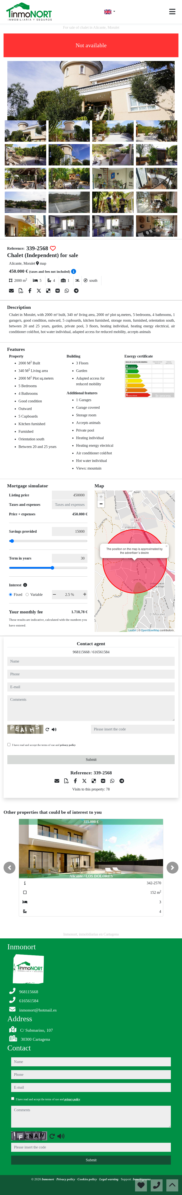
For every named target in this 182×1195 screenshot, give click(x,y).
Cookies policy (87, 1179)
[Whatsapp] (67, 290)
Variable (36, 595)
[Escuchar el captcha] (54, 729)
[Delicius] (49, 290)
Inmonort (48, 1179)
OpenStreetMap (150, 630)
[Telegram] (76, 290)
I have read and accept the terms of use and (44, 744)
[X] (39, 290)
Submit (91, 759)
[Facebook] (30, 290)
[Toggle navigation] (172, 11)
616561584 (100, 652)
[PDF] (22, 290)
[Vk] (58, 290)
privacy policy (68, 744)
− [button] (101, 504)
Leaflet (132, 630)
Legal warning (109, 1179)
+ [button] (101, 497)
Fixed (18, 595)
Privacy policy (66, 1179)
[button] (9, 868)
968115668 (81, 652)
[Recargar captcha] (47, 729)
